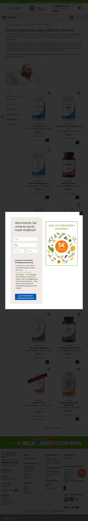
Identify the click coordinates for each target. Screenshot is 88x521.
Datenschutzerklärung (23, 272)
